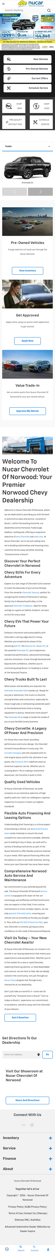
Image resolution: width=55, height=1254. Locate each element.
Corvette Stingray (12, 753)
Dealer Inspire (27, 1231)
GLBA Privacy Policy (35, 1207)
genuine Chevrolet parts (20, 914)
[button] (18, 46)
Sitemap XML (22, 1220)
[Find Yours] (27, 31)
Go (47, 1054)
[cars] (23, 1125)
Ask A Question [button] (20, 1018)
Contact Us (30, 1213)
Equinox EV (30, 646)
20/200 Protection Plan (31, 922)
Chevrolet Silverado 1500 (16, 691)
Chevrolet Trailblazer (22, 606)
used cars (38, 537)
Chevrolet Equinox (30, 593)
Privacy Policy (15, 1207)
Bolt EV (17, 646)
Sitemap (41, 1213)
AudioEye (35, 1220)
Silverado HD (14, 717)
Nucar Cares (10, 980)
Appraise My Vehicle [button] (27, 411)
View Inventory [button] (27, 271)
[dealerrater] (32, 1125)
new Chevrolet (22, 537)
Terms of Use (15, 1213)
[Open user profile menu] (48, 1249)
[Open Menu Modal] (3, 4)
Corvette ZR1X (21, 762)
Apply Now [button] (27, 341)
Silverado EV (22, 651)
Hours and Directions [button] (28, 1100)
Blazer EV (41, 646)
